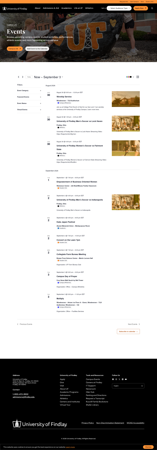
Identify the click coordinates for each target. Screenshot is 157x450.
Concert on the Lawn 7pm (68, 240)
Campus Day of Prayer (67, 276)
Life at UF (78, 8)
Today (29, 77)
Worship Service (64, 96)
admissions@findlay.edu (24, 397)
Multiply (60, 298)
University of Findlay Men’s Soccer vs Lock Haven (79, 121)
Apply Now (139, 8)
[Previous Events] (18, 77)
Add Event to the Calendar (37, 49)
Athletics (89, 8)
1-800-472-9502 (20, 394)
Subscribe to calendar (127, 331)
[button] (129, 76)
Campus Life (13, 49)
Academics (66, 8)
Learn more (70, 447)
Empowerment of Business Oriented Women (77, 181)
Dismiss (148, 447)
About (37, 8)
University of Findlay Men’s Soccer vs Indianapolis (80, 199)
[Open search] (152, 8)
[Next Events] (22, 77)
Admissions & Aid (51, 8)
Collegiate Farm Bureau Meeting (71, 254)
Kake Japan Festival (66, 222)
